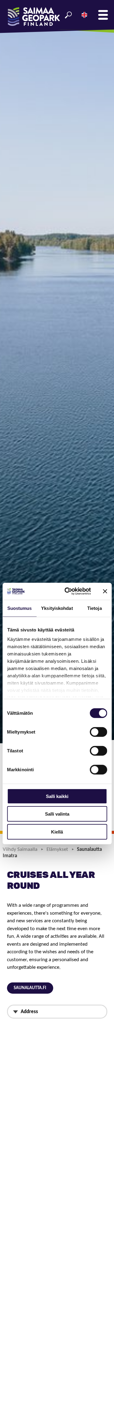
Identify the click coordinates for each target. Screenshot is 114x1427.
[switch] (98, 732)
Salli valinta (57, 814)
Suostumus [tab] (19, 607)
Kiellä (57, 831)
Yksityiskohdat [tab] (57, 607)
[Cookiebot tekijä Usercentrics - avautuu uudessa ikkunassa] (67, 591)
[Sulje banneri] (105, 591)
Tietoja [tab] (94, 607)
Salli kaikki (57, 796)
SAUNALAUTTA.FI (30, 988)
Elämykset (57, 849)
